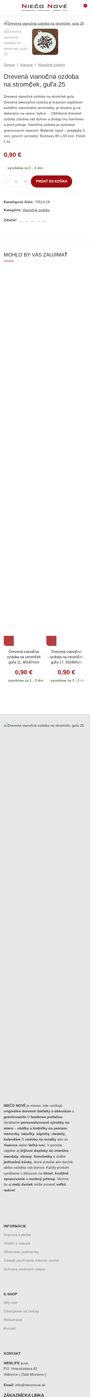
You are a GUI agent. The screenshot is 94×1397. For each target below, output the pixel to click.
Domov (9, 65)
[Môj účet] (73, 8)
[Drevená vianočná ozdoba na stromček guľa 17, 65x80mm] (66, 457)
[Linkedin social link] (39, 219)
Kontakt (10, 1328)
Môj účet (10, 1303)
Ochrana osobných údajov (24, 1269)
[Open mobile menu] (5, 8)
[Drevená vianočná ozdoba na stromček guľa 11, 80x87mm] (24, 457)
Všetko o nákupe (17, 1243)
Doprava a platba (17, 1235)
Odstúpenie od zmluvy (21, 1311)
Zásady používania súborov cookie (31, 1260)
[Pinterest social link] (33, 219)
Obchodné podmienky (21, 1252)
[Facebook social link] (21, 219)
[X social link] (27, 219)
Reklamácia (13, 1320)
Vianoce (26, 65)
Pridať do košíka (51, 181)
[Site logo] (44, 7)
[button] (9, 641)
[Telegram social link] (45, 219)
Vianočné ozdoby (51, 65)
